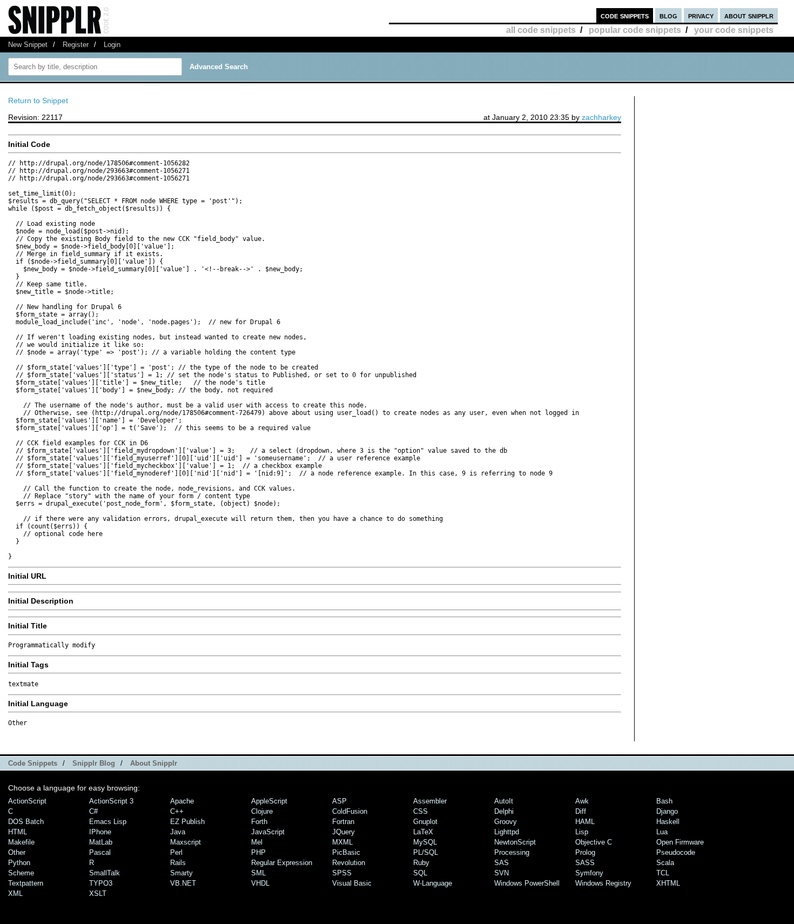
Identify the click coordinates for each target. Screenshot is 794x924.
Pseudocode (675, 852)
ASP (339, 801)
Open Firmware (680, 842)
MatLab (100, 842)
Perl (176, 852)
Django (667, 811)
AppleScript (269, 801)
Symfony (589, 873)
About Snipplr (153, 763)
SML (258, 873)
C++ (177, 811)
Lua (662, 832)
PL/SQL (425, 852)
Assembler (430, 801)
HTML (17, 832)
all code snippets (541, 30)
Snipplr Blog (93, 763)
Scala (665, 863)
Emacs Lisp (107, 822)
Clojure (262, 811)
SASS (585, 863)
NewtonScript (515, 842)
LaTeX (423, 832)
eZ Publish (187, 822)
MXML (342, 842)
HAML (585, 822)
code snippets (625, 15)
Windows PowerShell (527, 883)
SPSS (342, 873)
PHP (258, 852)
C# (93, 811)
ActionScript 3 (111, 801)
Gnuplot (425, 822)
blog (668, 15)
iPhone (100, 832)
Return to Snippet (38, 100)
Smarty (181, 873)
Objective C (593, 842)
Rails (178, 863)
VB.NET (183, 883)
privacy (701, 15)
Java (177, 832)
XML (15, 893)
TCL (662, 873)
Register (76, 45)
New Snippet (28, 45)
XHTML (668, 883)
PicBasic (346, 852)
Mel (257, 842)
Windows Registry (603, 883)
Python (19, 863)
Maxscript (185, 842)
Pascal (100, 852)
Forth (259, 822)
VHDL (260, 883)
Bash (664, 801)
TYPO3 (100, 883)
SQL (420, 873)
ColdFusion (349, 811)
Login (112, 45)
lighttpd (506, 832)
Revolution (348, 863)
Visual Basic (352, 883)
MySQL (425, 842)
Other (16, 852)
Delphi (504, 811)
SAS (501, 863)
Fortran (343, 822)
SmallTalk (104, 873)
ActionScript (27, 801)
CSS (420, 811)
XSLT (97, 893)
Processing (511, 852)
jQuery (343, 832)
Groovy (505, 822)
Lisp (581, 832)
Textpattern (25, 883)
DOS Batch (26, 822)
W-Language (432, 883)
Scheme (21, 873)
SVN (501, 873)
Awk (582, 801)
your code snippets (733, 30)
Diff (580, 811)
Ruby (421, 863)
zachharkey (601, 117)
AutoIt (503, 801)
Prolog (585, 852)
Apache (182, 801)
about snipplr (748, 15)
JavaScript (268, 832)
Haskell (667, 822)
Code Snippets (32, 763)
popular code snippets (635, 30)
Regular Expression (281, 863)
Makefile (21, 842)
